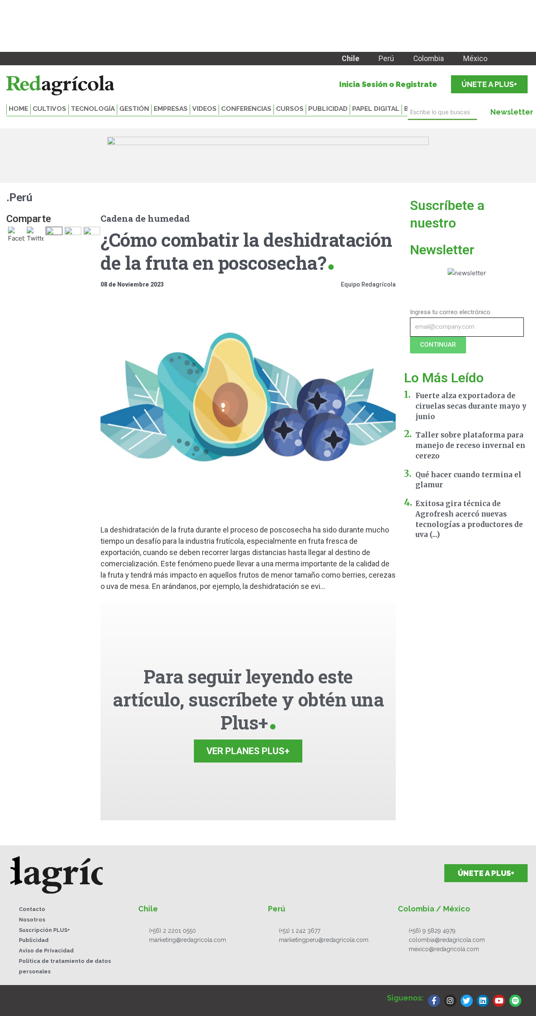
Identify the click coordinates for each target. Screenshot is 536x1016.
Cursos (290, 109)
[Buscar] (479, 112)
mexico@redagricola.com (444, 949)
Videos (204, 109)
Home (18, 109)
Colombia (428, 58)
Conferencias (246, 109)
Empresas (171, 109)
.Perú (19, 197)
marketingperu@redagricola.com (323, 940)
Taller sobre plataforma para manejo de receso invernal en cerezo (470, 445)
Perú (386, 58)
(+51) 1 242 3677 (299, 930)
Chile (350, 58)
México (475, 58)
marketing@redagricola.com (187, 940)
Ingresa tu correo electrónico (450, 312)
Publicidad (328, 109)
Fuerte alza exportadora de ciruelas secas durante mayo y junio (470, 406)
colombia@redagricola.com (447, 940)
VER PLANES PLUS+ (248, 751)
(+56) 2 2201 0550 (172, 930)
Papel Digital (375, 109)
